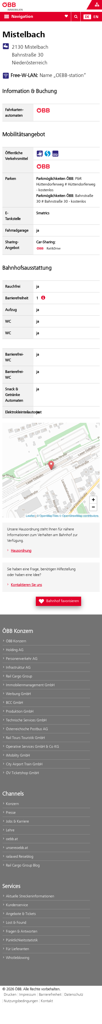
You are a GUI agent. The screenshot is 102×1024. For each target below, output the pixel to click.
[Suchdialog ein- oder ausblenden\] (76, 16)
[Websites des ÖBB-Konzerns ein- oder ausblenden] (97, 5)
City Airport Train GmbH (23, 764)
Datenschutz (73, 994)
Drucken (10, 994)
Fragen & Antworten (21, 931)
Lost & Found (15, 922)
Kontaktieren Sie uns (26, 584)
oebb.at (11, 839)
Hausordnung (21, 550)
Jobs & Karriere (17, 821)
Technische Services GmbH (25, 720)
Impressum (27, 994)
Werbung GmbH (18, 693)
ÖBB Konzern (15, 641)
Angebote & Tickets (20, 913)
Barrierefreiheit (50, 994)
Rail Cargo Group (18, 676)
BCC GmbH (14, 702)
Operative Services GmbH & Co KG (32, 746)
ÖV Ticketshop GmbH (22, 773)
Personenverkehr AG (21, 658)
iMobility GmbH (17, 755)
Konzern (12, 803)
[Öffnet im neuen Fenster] (48, 248)
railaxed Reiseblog (19, 856)
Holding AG (14, 650)
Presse (10, 812)
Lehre (9, 830)
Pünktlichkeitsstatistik (21, 940)
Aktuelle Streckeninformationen (29, 896)
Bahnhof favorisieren (59, 600)
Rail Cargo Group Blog (22, 865)
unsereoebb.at (16, 847)
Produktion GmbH (19, 711)
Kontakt (47, 1001)
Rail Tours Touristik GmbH (25, 737)
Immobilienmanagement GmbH (30, 685)
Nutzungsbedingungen (21, 1001)
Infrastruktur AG (18, 667)
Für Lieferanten (17, 949)
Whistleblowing (17, 957)
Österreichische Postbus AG (26, 729)
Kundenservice (16, 905)
